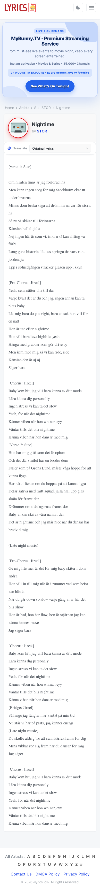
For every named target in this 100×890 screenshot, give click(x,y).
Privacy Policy (77, 874)
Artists (24, 108)
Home (9, 108)
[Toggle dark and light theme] (78, 7)
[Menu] (91, 7)
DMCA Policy (47, 874)
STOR (46, 108)
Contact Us (21, 874)
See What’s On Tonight (50, 86)
